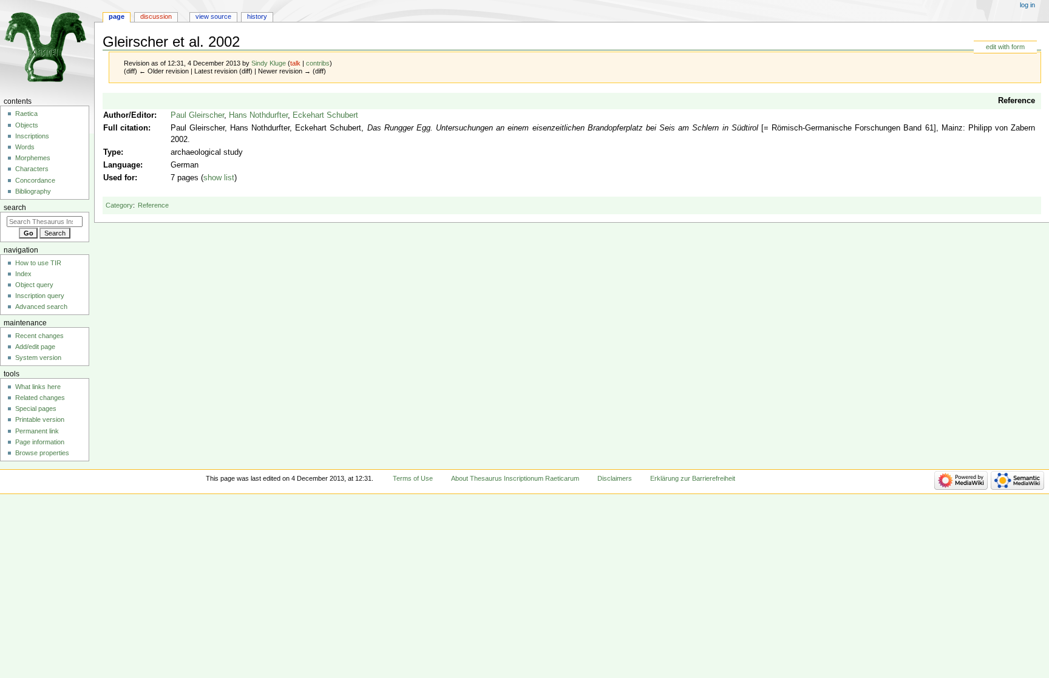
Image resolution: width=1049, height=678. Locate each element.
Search (15, 207)
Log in (1027, 4)
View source (213, 16)
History (257, 16)
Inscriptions (32, 136)
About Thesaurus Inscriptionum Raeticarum (515, 478)
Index (23, 273)
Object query (34, 284)
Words (25, 147)
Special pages (35, 408)
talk (295, 63)
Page (116, 16)
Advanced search (41, 306)
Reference (1016, 101)
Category (119, 205)
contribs (318, 63)
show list (218, 178)
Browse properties (42, 452)
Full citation (125, 128)
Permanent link (37, 431)
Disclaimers (614, 478)
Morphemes (32, 157)
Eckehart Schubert (325, 115)
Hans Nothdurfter (258, 115)
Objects (26, 125)
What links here (38, 386)
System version (38, 357)
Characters (32, 168)
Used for (119, 178)
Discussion (156, 16)
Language (121, 165)
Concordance (35, 180)
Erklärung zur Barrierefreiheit (692, 478)
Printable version (39, 419)
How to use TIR (38, 262)
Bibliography (33, 191)
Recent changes (39, 335)
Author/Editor (128, 115)
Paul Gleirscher (197, 115)
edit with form (1005, 46)
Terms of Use (413, 478)
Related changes (40, 397)
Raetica (26, 113)
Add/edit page (35, 346)
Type (112, 152)
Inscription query (39, 295)
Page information (39, 442)
